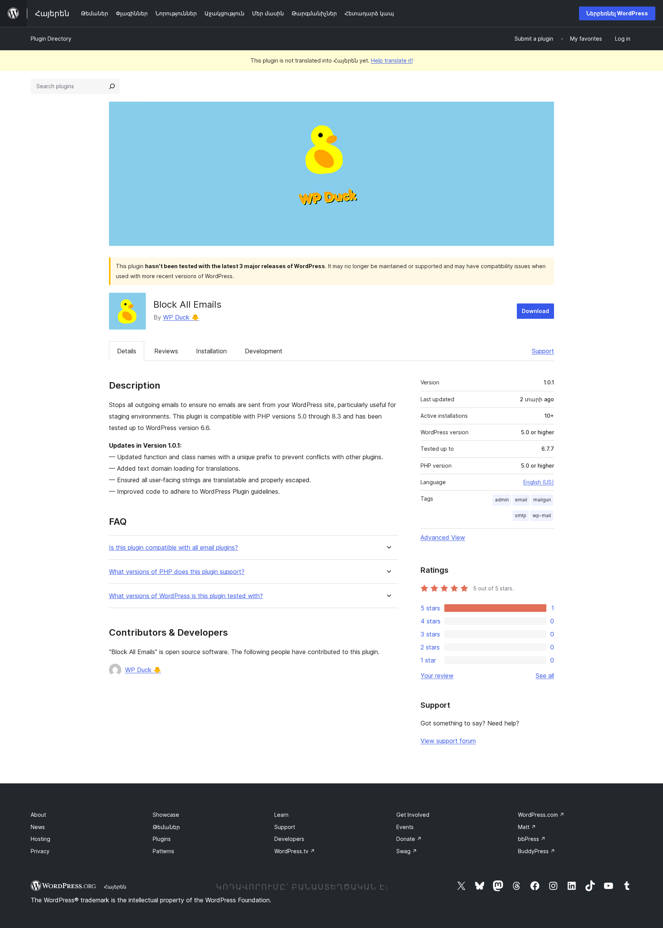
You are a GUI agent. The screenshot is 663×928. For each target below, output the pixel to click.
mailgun (542, 500)
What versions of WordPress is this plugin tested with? (186, 596)
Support (543, 351)
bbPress (532, 839)
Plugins (162, 839)
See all (545, 675)
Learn (281, 814)
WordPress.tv (294, 851)
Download (535, 311)
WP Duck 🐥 (181, 317)
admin (502, 500)
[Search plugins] (112, 86)
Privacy (40, 851)
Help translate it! (392, 60)
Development (263, 351)
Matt (527, 827)
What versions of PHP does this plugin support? (176, 571)
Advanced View (443, 537)
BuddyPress (536, 851)
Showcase (166, 814)
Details (126, 351)
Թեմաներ (166, 827)
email (521, 500)
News (38, 827)
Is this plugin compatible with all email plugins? (173, 547)
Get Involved (412, 814)
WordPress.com (541, 814)
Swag (406, 851)
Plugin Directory (51, 38)
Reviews (166, 351)
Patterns (163, 851)
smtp (520, 515)
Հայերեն (115, 886)
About (38, 814)
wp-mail (542, 515)
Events (405, 827)
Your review (437, 675)
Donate (409, 839)
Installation (211, 351)
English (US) (538, 482)
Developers (289, 839)
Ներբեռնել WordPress (617, 13)
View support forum (448, 741)
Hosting (40, 839)
